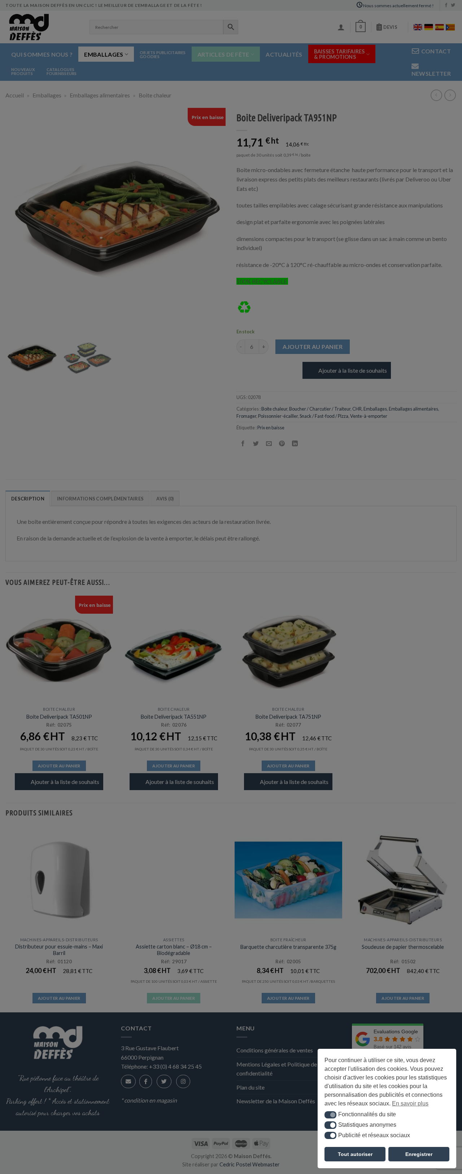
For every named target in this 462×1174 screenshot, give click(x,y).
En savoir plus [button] (410, 1103)
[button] (330, 1114)
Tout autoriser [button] (355, 1154)
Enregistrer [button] (418, 1154)
